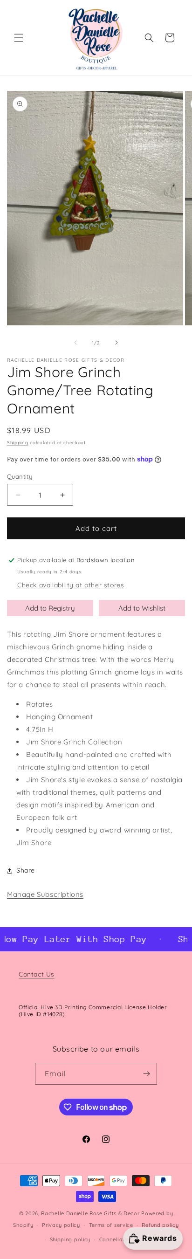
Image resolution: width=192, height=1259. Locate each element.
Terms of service (111, 1225)
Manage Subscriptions (45, 894)
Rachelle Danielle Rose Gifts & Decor (90, 1213)
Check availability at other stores (70, 585)
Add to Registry (50, 608)
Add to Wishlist (141, 608)
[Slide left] (75, 342)
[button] (18, 38)
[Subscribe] (146, 1074)
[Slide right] (116, 342)
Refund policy (160, 1225)
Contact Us (37, 974)
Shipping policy (70, 1239)
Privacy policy (61, 1225)
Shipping (17, 443)
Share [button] (25, 870)
